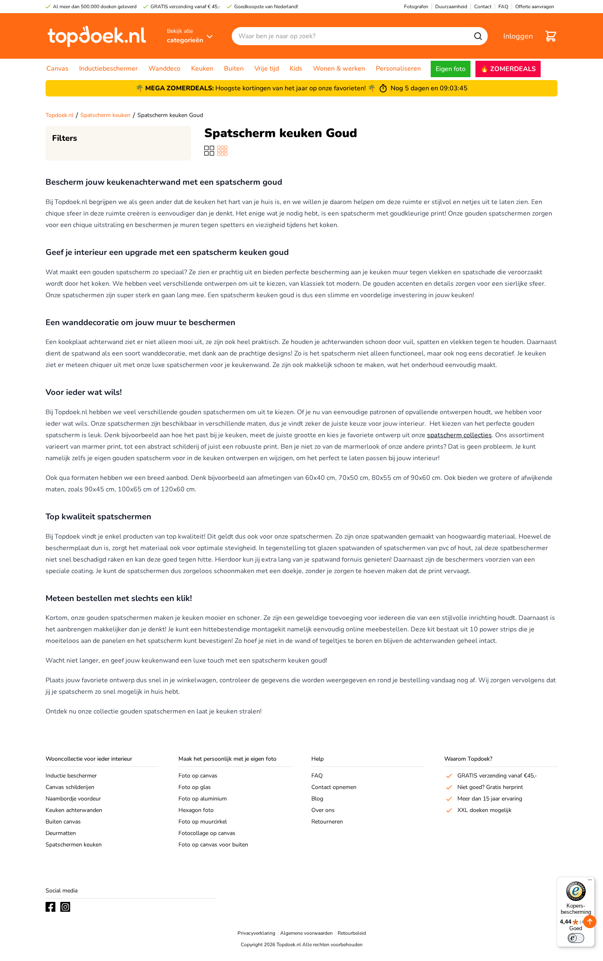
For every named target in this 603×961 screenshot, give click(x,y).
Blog (317, 799)
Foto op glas (194, 787)
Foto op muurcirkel (202, 822)
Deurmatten (61, 833)
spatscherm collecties (459, 435)
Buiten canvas (63, 822)
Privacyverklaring (256, 933)
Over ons (323, 810)
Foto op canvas (197, 776)
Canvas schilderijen (70, 787)
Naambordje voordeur (73, 799)
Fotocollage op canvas (206, 833)
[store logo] (97, 36)
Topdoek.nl (59, 115)
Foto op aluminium (202, 799)
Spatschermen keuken (74, 845)
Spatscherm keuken (105, 115)
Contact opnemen (333, 787)
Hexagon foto (196, 810)
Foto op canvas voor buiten (213, 845)
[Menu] (590, 882)
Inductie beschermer (71, 776)
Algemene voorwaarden (306, 933)
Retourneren (327, 822)
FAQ (317, 776)
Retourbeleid (352, 933)
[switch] (576, 938)
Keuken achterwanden (74, 810)
